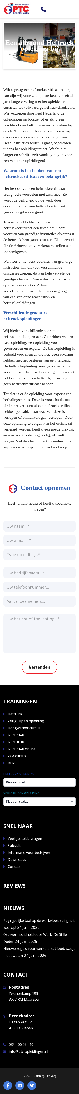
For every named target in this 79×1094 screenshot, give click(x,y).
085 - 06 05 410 (21, 1044)
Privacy (51, 1076)
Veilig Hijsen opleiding (26, 720)
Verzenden (39, 667)
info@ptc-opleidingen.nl (28, 1051)
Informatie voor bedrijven (29, 852)
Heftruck (15, 713)
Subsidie (15, 845)
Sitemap (39, 1076)
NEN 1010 (16, 741)
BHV (11, 763)
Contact (14, 866)
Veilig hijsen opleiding (21, 793)
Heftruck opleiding (19, 773)
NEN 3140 (16, 734)
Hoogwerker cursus (24, 727)
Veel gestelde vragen (25, 838)
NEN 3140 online (21, 748)
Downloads (17, 859)
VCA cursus (17, 756)
